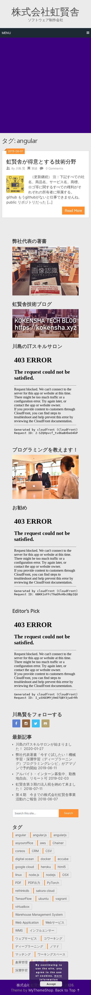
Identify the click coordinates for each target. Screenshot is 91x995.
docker (46, 859)
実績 (34, 168)
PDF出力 (34, 883)
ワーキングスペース (51, 954)
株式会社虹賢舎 (45, 11)
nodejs (50, 875)
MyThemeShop (40, 990)
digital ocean (24, 859)
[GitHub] (45, 723)
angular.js (40, 835)
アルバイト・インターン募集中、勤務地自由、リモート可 (46, 776)
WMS (19, 930)
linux (18, 875)
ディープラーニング (29, 946)
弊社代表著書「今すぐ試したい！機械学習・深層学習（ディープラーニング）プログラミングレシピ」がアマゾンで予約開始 (46, 761)
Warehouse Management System (39, 914)
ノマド (54, 946)
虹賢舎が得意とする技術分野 (41, 161)
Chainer (58, 843)
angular (20, 835)
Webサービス (55, 922)
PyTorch (53, 883)
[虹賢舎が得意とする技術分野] (15, 183)
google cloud (24, 867)
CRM (35, 851)
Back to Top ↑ (67, 990)
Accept (51, 984)
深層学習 (21, 970)
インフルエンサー (42, 930)
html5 (62, 867)
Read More (73, 210)
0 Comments (54, 168)
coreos (20, 851)
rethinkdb (22, 890)
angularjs (59, 835)
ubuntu (43, 898)
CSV (49, 851)
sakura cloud (45, 890)
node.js (34, 875)
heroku (46, 867)
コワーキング (53, 938)
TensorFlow (23, 898)
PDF (18, 883)
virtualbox (22, 906)
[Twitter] (36, 723)
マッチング (23, 954)
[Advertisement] (45, 85)
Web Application (27, 922)
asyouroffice (24, 843)
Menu (6, 33)
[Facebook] (16, 723)
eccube (63, 859)
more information (51, 977)
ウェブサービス (26, 938)
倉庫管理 (21, 962)
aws (43, 843)
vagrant (61, 898)
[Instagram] (26, 723)
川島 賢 (20, 168)
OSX (65, 875)
